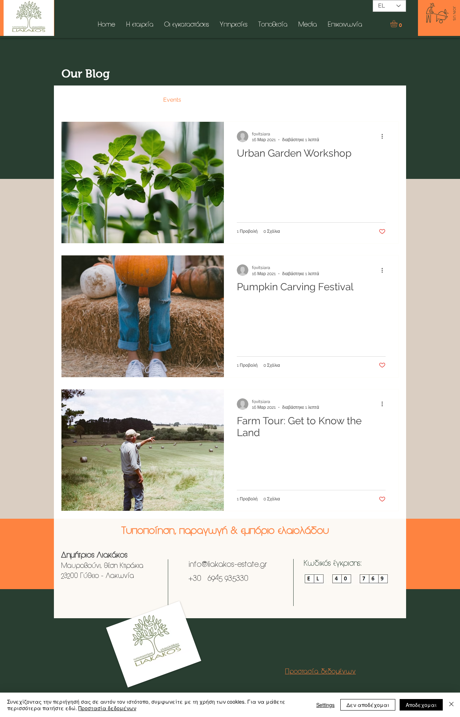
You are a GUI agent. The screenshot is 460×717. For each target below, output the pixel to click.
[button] (398, 23)
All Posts (72, 99)
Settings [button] (325, 704)
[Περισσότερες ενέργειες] (384, 136)
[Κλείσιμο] (451, 704)
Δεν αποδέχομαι (367, 704)
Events (172, 99)
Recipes (138, 99)
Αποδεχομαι (421, 704)
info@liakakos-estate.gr (227, 565)
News (106, 99)
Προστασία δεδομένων (107, 708)
